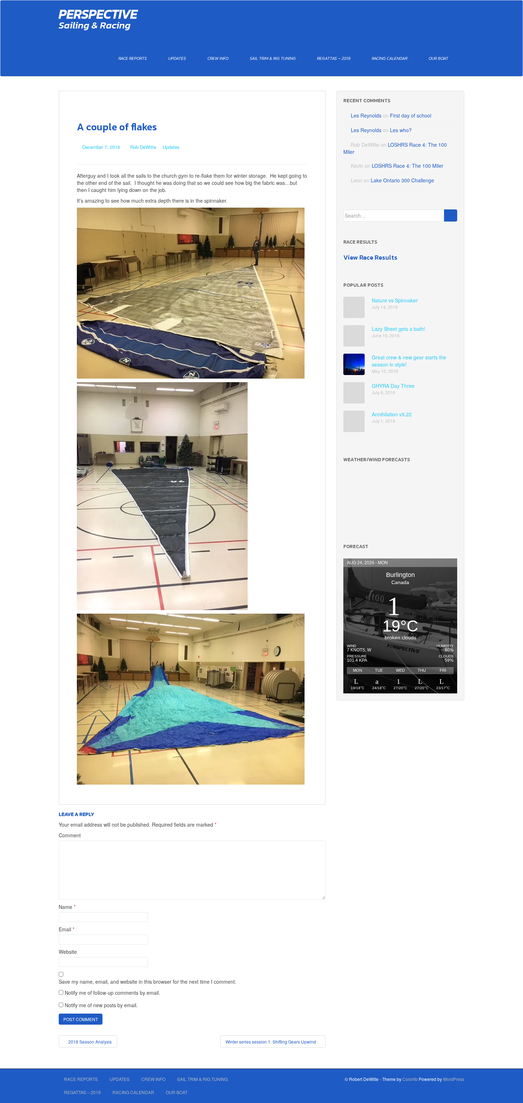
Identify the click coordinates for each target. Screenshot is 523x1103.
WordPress (453, 1079)
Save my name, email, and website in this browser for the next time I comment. (147, 981)
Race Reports (132, 58)
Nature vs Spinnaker (395, 300)
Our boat (438, 58)
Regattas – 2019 (333, 58)
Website (68, 951)
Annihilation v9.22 (392, 414)
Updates (177, 58)
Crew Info (217, 58)
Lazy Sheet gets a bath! (398, 328)
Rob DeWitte (143, 147)
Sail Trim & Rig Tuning (273, 58)
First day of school (410, 115)
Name (67, 906)
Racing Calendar (389, 58)
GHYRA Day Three (393, 385)
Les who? (401, 130)
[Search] (450, 215)
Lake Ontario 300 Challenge (402, 180)
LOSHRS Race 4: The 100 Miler (407, 165)
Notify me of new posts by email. (101, 1005)
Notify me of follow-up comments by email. (112, 992)
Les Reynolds (366, 115)
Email (66, 929)
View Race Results (370, 257)
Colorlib (410, 1079)
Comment (70, 835)
